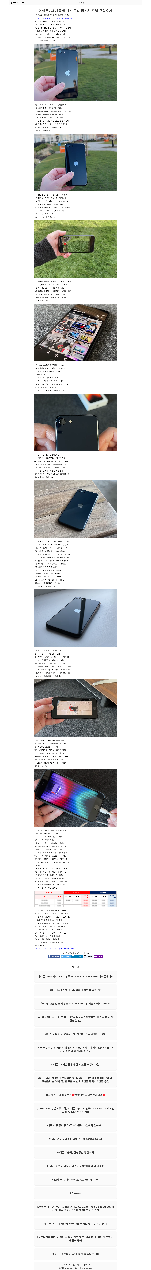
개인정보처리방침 (75, 1265)
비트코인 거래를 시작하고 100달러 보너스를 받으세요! (54, 18)
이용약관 (63, 1265)
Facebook (55, 956)
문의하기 (87, 1265)
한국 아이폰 (17, 2)
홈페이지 (82, 3)
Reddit (90, 956)
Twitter (67, 956)
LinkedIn (78, 956)
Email (100, 956)
